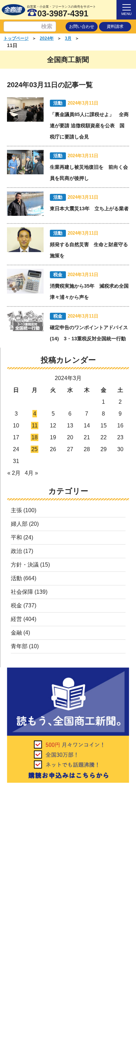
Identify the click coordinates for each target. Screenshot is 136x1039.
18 (34, 437)
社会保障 (22, 592)
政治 (16, 551)
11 (35, 426)
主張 (16, 510)
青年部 (19, 646)
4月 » (31, 473)
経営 (16, 619)
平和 (16, 537)
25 (34, 449)
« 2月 (14, 473)
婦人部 (19, 524)
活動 (16, 578)
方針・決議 (25, 565)
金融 (16, 633)
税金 (16, 605)
